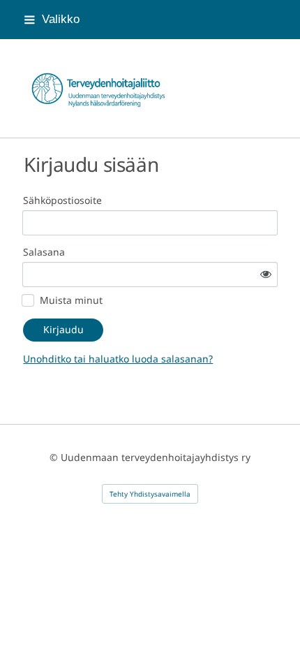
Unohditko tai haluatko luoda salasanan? (118, 358)
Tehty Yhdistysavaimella (150, 494)
